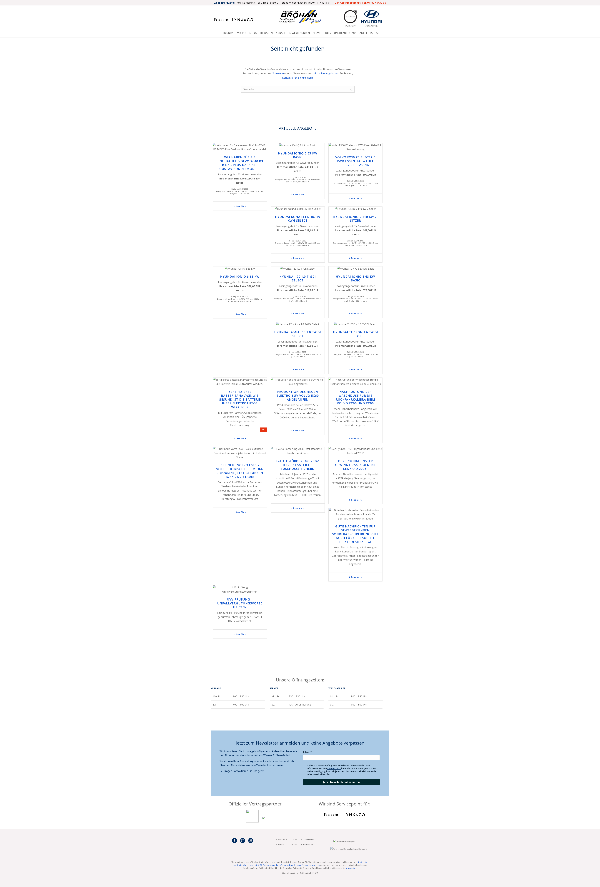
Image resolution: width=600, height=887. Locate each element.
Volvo (241, 33)
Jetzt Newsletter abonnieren (341, 782)
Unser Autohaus (345, 33)
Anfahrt (293, 844)
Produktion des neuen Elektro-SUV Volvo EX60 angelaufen (297, 395)
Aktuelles (366, 33)
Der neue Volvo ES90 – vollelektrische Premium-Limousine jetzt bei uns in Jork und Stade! (239, 471)
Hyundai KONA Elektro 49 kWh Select (297, 219)
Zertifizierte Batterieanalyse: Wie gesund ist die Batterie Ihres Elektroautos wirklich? (240, 399)
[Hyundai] (263, 821)
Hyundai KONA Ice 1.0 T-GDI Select (297, 334)
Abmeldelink (238, 765)
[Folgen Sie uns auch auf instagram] (242, 840)
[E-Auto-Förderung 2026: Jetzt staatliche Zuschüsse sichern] (298, 451)
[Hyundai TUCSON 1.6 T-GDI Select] (355, 324)
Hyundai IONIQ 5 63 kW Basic (297, 155)
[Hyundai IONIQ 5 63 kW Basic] (298, 145)
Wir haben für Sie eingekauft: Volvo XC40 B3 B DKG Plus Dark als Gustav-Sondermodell (240, 163)
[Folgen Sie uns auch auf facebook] (234, 840)
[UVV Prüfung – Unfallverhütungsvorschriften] (240, 589)
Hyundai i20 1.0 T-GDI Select (297, 279)
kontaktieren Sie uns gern (297, 77)
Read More (240, 206)
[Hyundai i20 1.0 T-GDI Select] (298, 268)
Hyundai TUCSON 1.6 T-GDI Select (355, 334)
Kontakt (281, 844)
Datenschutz (334, 768)
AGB (295, 839)
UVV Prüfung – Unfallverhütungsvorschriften (239, 603)
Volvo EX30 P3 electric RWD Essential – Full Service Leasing (355, 161)
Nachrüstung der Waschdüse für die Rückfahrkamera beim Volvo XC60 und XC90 (355, 397)
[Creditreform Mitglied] (344, 841)
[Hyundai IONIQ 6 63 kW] (240, 268)
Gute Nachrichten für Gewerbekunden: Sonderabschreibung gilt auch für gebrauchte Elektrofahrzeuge (355, 534)
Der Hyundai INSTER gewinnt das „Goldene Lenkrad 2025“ (355, 465)
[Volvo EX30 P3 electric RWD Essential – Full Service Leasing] (355, 147)
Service (317, 33)
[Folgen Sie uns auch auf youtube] (250, 840)
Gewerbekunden (299, 33)
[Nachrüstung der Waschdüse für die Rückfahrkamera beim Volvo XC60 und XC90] (355, 382)
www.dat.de (351, 868)
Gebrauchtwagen (261, 33)
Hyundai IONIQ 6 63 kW (239, 277)
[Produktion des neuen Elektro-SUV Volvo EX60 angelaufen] (298, 382)
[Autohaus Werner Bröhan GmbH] (300, 17)
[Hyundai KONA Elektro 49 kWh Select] (298, 209)
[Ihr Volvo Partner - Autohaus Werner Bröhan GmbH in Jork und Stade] (252, 821)
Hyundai (228, 33)
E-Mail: (306, 752)
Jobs (328, 33)
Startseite (278, 73)
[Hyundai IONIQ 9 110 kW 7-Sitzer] (355, 209)
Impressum (308, 844)
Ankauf (281, 33)
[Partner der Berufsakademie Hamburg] (348, 849)
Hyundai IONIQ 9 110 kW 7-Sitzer (355, 219)
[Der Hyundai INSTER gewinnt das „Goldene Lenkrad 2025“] (355, 451)
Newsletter (283, 839)
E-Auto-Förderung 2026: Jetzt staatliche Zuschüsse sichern (297, 465)
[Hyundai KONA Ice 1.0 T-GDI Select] (298, 324)
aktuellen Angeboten (326, 73)
